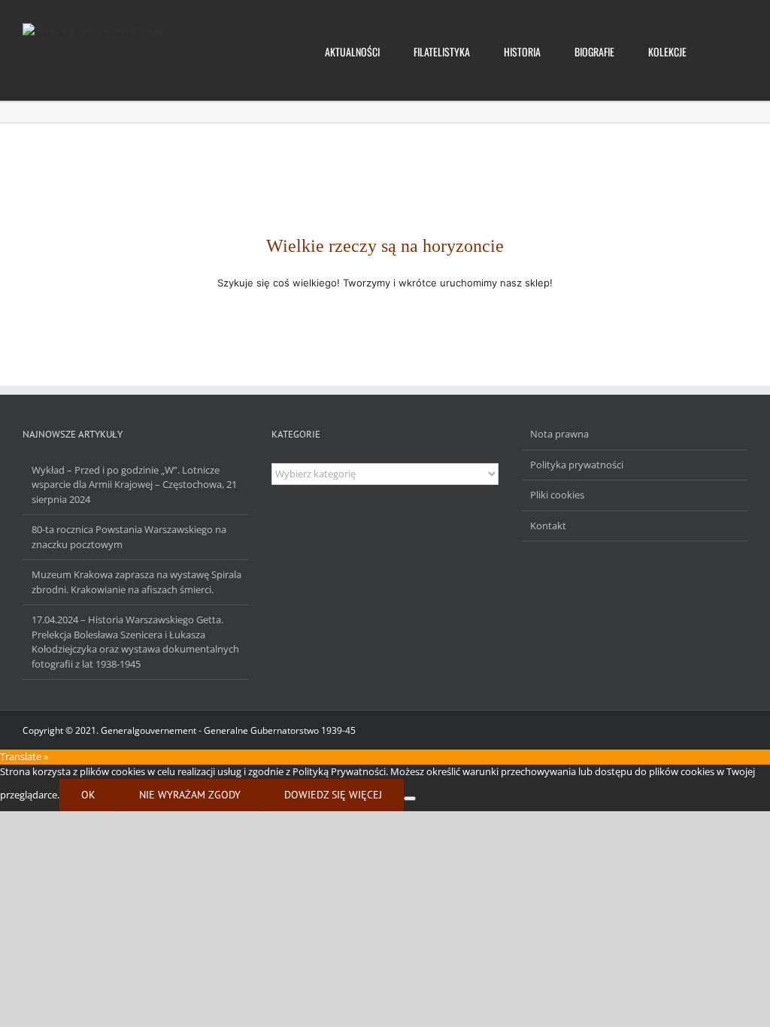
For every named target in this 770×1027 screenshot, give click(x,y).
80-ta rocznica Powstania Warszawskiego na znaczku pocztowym (129, 537)
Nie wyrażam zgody (190, 794)
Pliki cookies (557, 494)
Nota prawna (559, 434)
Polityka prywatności (576, 464)
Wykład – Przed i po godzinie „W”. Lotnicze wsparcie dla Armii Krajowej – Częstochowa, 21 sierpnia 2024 (134, 484)
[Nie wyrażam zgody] (410, 798)
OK (88, 794)
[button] (724, 50)
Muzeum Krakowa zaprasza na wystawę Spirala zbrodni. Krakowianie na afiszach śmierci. (136, 582)
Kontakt (548, 525)
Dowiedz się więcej (333, 794)
